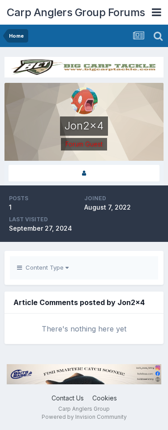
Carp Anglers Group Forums (76, 12)
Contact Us (68, 398)
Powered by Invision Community (84, 416)
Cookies (104, 398)
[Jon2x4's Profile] (84, 173)
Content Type (43, 267)
